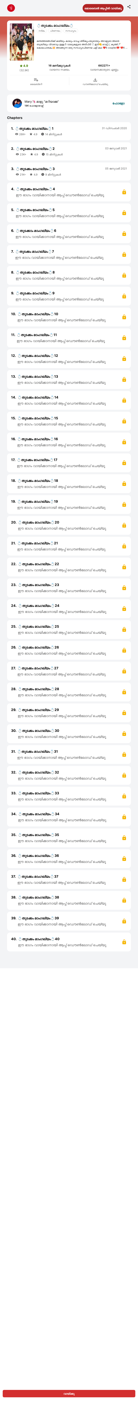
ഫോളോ (118, 103)
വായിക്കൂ (69, 1393)
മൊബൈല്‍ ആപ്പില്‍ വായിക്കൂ (103, 8)
